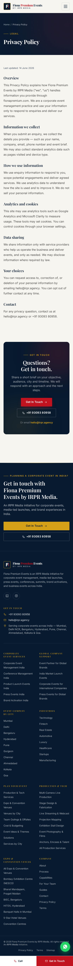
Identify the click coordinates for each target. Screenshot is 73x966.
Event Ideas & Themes (16, 831)
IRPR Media (12, 944)
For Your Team (47, 883)
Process (44, 871)
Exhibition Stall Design (51, 825)
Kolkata (8, 769)
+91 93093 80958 (38, 412)
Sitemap (50, 950)
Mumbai (8, 720)
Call (20, 960)
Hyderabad (10, 739)
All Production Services (52, 848)
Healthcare (45, 748)
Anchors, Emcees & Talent (54, 842)
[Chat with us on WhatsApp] (65, 947)
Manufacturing (47, 760)
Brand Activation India (16, 700)
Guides (43, 889)
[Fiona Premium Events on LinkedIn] (7, 596)
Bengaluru (9, 733)
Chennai (8, 757)
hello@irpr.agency (41, 422)
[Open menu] (65, 6)
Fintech (43, 723)
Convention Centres (15, 923)
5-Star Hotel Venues (15, 917)
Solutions (9, 837)
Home (7, 24)
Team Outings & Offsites (17, 819)
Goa (6, 775)
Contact (43, 895)
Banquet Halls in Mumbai (18, 911)
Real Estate (45, 730)
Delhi (6, 726)
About (42, 865)
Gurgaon (8, 751)
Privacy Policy (47, 902)
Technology (46, 717)
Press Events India (14, 694)
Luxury (43, 742)
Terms (42, 908)
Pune (6, 745)
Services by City (13, 843)
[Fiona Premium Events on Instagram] (16, 596)
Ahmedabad (10, 763)
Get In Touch (34, 402)
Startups (44, 754)
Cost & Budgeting (13, 825)
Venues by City (12, 813)
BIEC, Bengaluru (13, 899)
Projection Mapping (50, 819)
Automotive (45, 736)
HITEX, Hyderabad (14, 905)
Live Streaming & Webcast (54, 813)
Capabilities (45, 877)
